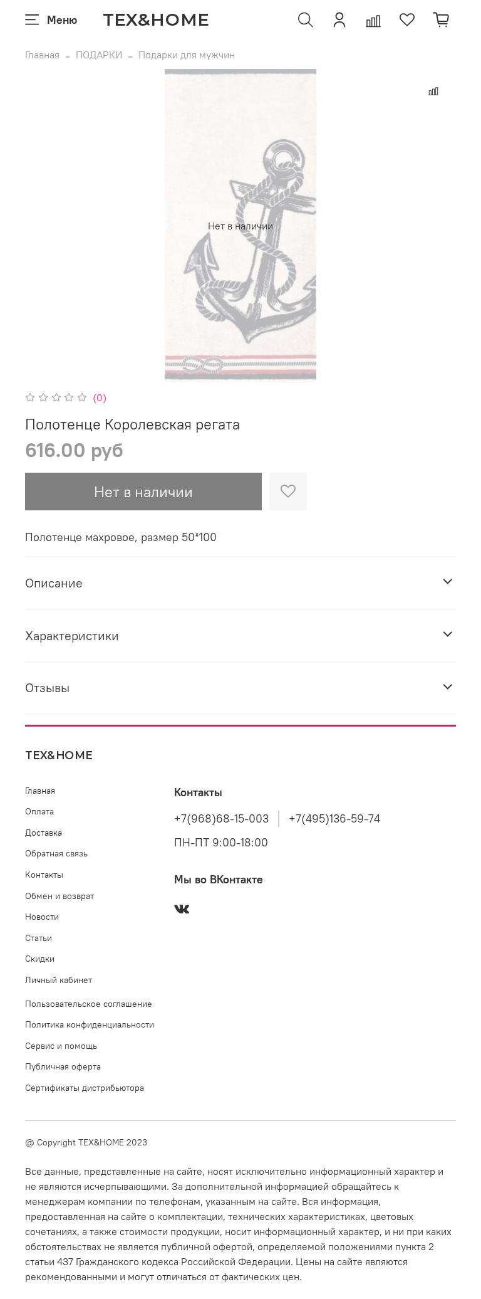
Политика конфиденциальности (89, 1024)
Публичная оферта (63, 1066)
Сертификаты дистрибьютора (84, 1087)
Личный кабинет (58, 980)
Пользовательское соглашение (88, 1003)
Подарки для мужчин (186, 54)
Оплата (39, 811)
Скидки (39, 958)
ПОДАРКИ (99, 54)
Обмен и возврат (59, 896)
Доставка (43, 832)
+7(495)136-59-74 (334, 819)
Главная (42, 54)
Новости (42, 916)
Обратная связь (56, 853)
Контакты (44, 874)
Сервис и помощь (61, 1045)
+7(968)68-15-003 (221, 819)
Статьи (38, 938)
